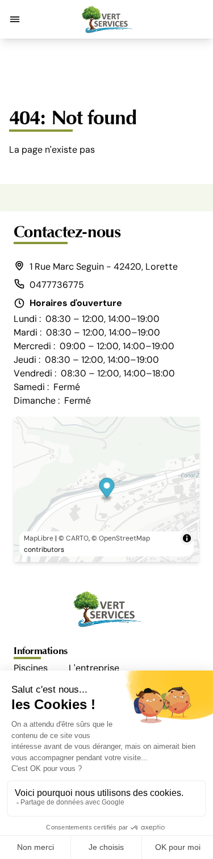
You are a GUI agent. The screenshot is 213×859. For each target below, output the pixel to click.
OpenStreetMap (124, 538)
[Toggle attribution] (187, 538)
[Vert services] (107, 19)
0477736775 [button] (57, 285)
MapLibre (38, 538)
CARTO (77, 538)
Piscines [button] (31, 668)
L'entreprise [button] (94, 668)
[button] (14, 19)
